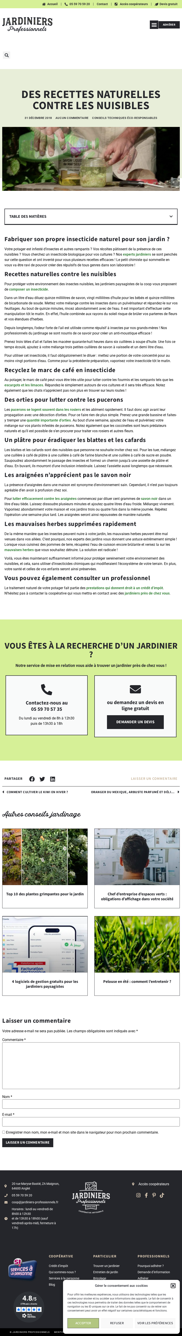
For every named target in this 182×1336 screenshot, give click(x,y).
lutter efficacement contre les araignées (45, 499)
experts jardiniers (137, 254)
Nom (7, 1097)
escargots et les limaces (23, 385)
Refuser (117, 1323)
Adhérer (143, 1278)
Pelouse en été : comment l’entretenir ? (137, 981)
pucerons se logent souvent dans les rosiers (46, 409)
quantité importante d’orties (49, 420)
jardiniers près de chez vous (147, 593)
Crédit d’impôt (58, 1266)
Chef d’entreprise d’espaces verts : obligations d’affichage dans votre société (137, 897)
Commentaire (14, 1040)
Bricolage (99, 1278)
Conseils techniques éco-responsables (124, 118)
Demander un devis (135, 722)
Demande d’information (154, 1272)
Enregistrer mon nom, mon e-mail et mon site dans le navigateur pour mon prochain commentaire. (82, 1132)
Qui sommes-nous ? (62, 1272)
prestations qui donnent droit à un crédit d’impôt (124, 588)
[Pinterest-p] (154, 1195)
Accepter (83, 1323)
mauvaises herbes (19, 550)
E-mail (8, 1114)
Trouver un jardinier (106, 1266)
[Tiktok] (162, 1195)
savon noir (149, 499)
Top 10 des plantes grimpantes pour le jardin (45, 894)
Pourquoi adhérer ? (151, 1266)
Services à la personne (64, 1278)
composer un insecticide (28, 289)
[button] (173, 1285)
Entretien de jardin (105, 1272)
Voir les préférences (155, 1323)
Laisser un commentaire (154, 778)
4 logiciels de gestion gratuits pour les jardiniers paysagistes (45, 984)
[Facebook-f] (146, 1195)
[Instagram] (138, 1195)
